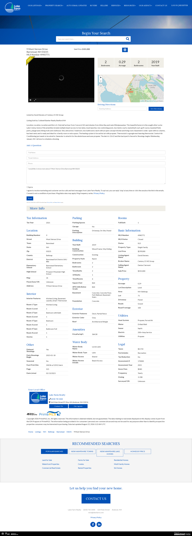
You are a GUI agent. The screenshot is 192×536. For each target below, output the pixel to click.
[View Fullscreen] (100, 85)
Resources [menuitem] (129, 5)
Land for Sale (47, 460)
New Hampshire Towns (82, 451)
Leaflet (142, 101)
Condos (81, 464)
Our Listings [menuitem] (34, 5)
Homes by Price (137, 451)
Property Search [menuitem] (53, 5)
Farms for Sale (83, 460)
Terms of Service (58, 202)
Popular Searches (54, 451)
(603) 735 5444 (57, 399)
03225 (69, 432)
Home (30, 432)
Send (30, 198)
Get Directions (156, 109)
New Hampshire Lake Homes (110, 452)
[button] (128, 39)
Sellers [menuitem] (104, 5)
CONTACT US (96, 499)
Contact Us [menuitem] (161, 5)
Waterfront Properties (50, 464)
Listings (38, 432)
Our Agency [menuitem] (145, 5)
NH (44, 432)
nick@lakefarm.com (96, 512)
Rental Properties (84, 468)
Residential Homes (121, 460)
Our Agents (78, 406)
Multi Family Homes (122, 464)
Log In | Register (179, 5)
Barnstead (60, 432)
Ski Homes (118, 468)
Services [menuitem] (115, 5)
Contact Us (58, 406)
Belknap (51, 432)
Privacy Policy (99, 193)
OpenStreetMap (151, 101)
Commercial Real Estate (51, 468)
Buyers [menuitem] (93, 5)
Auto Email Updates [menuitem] (77, 5)
